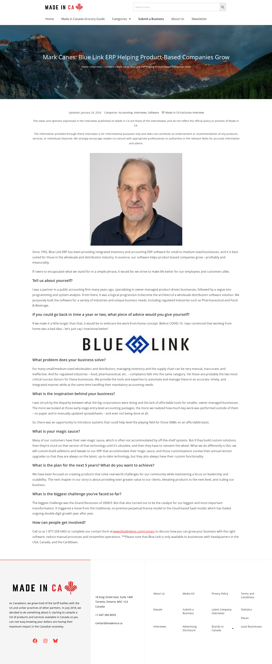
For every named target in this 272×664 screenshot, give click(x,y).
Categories (119, 19)
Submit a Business (188, 611)
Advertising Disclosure (190, 628)
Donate (157, 609)
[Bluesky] (55, 640)
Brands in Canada (218, 628)
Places (245, 618)
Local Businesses (251, 626)
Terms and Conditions (247, 595)
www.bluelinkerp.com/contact (134, 531)
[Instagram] (45, 640)
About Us (177, 19)
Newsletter (199, 19)
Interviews (96, 66)
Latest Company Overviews (221, 611)
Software (109, 66)
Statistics (246, 609)
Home (49, 19)
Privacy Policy (220, 593)
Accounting (126, 112)
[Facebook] (35, 640)
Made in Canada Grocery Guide (83, 19)
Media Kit (188, 593)
